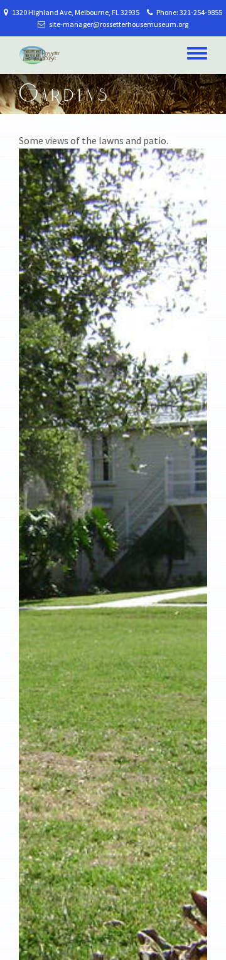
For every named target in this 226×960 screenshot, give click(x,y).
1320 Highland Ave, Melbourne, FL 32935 (75, 12)
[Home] (39, 55)
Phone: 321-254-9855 (187, 12)
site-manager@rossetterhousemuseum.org (116, 24)
